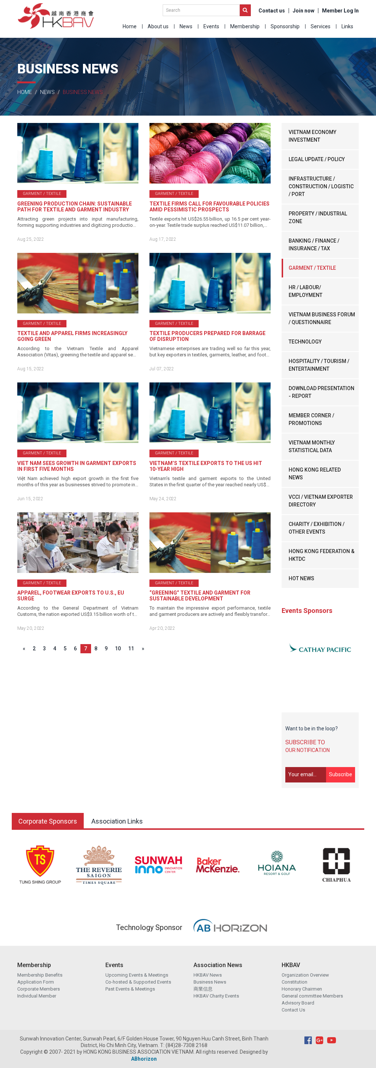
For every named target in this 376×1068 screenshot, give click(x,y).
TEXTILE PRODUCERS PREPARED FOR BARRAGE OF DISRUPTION (207, 336)
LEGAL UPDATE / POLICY (317, 159)
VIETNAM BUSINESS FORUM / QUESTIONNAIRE (322, 318)
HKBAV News (208, 975)
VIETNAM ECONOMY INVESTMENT (312, 136)
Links (347, 26)
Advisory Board (298, 1003)
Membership (245, 26)
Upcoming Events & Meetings (136, 975)
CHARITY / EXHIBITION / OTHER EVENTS (316, 528)
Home (130, 26)
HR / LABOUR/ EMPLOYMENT (305, 291)
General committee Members (312, 996)
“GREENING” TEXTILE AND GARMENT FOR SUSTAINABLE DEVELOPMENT (199, 596)
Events (211, 26)
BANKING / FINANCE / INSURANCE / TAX (314, 244)
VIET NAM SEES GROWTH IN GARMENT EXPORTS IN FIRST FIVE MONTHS (76, 466)
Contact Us (293, 1010)
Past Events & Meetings (130, 989)
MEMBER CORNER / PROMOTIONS (311, 419)
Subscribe (340, 774)
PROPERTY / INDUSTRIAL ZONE (318, 217)
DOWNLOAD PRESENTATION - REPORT (321, 392)
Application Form (35, 982)
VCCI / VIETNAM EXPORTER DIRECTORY (321, 501)
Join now (303, 10)
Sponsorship (285, 26)
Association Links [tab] (117, 821)
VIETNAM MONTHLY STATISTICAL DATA (312, 446)
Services (320, 26)
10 (118, 648)
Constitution (294, 982)
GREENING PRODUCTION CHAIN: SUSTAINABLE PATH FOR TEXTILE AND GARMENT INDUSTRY (74, 206)
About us (158, 26)
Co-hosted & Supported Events (138, 982)
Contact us (271, 10)
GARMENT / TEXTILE (312, 268)
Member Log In (340, 10)
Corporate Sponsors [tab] (47, 821)
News (186, 26)
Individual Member (36, 996)
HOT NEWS (301, 578)
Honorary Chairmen (302, 989)
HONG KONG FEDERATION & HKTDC (321, 555)
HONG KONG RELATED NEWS (315, 473)
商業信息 (203, 989)
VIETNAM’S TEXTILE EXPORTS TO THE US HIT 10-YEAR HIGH (205, 466)
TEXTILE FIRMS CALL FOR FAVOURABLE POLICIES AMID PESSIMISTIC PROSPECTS (209, 206)
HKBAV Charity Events (216, 996)
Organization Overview (305, 975)
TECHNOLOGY (305, 342)
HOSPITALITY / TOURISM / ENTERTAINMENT (319, 365)
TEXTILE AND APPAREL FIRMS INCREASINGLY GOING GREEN (72, 336)
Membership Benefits (39, 975)
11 (131, 648)
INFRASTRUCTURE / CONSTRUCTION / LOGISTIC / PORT (321, 186)
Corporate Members (38, 989)
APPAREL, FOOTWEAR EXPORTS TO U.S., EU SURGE (70, 596)
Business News (210, 982)
